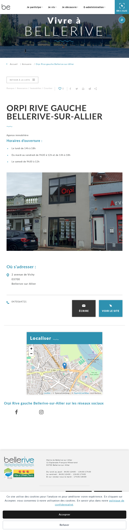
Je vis (51, 7)
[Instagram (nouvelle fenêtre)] (41, 412)
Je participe (34, 7)
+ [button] (31, 349)
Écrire (84, 311)
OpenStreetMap (81, 393)
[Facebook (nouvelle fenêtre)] (16, 412)
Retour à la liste (20, 80)
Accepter (64, 514)
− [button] (31, 354)
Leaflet (47, 393)
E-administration (94, 7)
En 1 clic (122, 10)
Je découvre (69, 7)
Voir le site (110, 311)
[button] (89, 88)
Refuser (64, 525)
